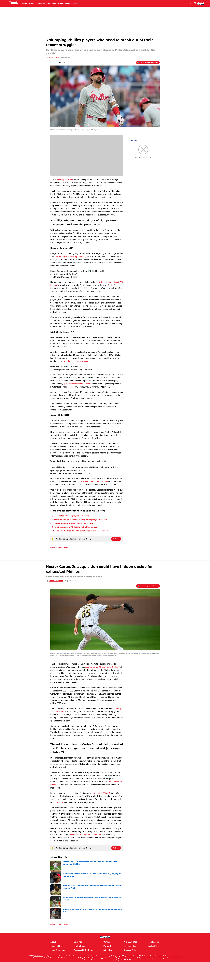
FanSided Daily (56, 946)
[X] (195, 3)
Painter (60, 802)
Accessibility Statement (84, 950)
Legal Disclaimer (57, 950)
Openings (78, 942)
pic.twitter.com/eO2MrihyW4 (72, 470)
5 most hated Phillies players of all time (70, 516)
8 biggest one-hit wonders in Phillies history (72, 523)
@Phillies (58, 467)
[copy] (63, 62)
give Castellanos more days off (77, 384)
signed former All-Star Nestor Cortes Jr (103, 667)
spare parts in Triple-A (100, 793)
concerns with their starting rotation (92, 481)
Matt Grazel (54, 57)
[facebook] (190, 3)
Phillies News (63, 547)
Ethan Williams (56, 581)
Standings (51, 3)
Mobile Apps (153, 942)
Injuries (68, 3)
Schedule (41, 3)
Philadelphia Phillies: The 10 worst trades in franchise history (80, 531)
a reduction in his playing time (77, 361)
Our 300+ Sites (130, 942)
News (24, 3)
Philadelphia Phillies (65, 179)
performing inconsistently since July (70, 256)
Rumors (32, 3)
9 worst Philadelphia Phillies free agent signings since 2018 (79, 520)
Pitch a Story (79, 946)
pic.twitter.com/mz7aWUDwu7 (63, 274)
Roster (60, 3)
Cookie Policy (154, 946)
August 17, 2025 (85, 369)
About (53, 942)
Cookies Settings (131, 950)
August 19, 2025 (70, 277)
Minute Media (38, 956)
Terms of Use (130, 946)
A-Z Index (107, 950)
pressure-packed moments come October (86, 834)
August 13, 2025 (85, 473)
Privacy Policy (109, 946)
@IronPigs (54, 470)
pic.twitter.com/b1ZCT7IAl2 (72, 366)
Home (52, 547)
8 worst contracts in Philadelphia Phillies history (74, 527)
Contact (106, 942)
